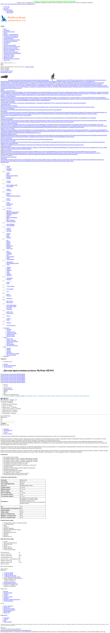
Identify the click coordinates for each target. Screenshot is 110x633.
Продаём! (9, 352)
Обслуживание (10, 344)
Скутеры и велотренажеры (10, 41)
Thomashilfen (10, 262)
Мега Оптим (10, 301)
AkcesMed (9, 169)
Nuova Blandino (10, 224)
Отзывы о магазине (12, 333)
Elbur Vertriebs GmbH (12, 185)
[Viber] (4, 398)
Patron (8, 236)
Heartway (9, 193)
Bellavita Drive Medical (12, 175)
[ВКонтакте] (1, 398)
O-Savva (9, 228)
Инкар (8, 294)
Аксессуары (7, 60)
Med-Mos (9, 214)
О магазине (6, 328)
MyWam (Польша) (11, 221)
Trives (8, 264)
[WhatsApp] (6, 398)
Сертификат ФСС (30, 4)
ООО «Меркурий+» (12, 305)
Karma (8, 202)
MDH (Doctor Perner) (12, 213)
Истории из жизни (11, 355)
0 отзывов (6, 386)
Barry (8, 174)
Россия (8, 316)
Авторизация (10, 11)
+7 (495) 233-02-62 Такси (10, 575)
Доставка (9, 329)
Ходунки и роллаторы (9, 50)
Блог (5, 346)
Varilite (8, 268)
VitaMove (9, 274)
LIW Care (9, 208)
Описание (6, 429)
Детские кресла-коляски (10, 45)
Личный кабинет (8, 592)
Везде (5, 29)
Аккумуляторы (14, 4)
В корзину (3, 423)
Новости (9, 348)
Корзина (6, 591)
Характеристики (8, 430)
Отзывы (9, 351)
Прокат (24, 4)
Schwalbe (9, 252)
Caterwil (9, 181)
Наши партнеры (11, 336)
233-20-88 (29, 66)
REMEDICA (10, 245)
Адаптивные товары (9, 54)
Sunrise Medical (10, 259)
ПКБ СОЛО (10, 312)
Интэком (9, 295)
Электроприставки (8, 38)
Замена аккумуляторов (12, 341)
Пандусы (6, 43)
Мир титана (10, 302)
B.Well (8, 173)
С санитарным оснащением (11, 37)
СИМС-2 (9, 318)
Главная (6, 364)
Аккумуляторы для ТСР (7, 70)
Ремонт (20, 4)
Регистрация (10, 12)
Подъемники (7, 42)
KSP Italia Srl (10, 204)
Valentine (9, 267)
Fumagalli (9, 190)
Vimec (8, 272)
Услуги (5, 337)
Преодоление (10, 313)
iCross (8, 198)
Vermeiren (9, 270)
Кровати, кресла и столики (10, 47)
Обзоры (9, 349)
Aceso (8, 167)
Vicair (8, 271)
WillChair (9, 279)
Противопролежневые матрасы (12, 49)
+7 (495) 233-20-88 (8, 572)
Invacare (9, 200)
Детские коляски (8, 366)
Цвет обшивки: (4, 399)
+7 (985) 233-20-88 (8, 574)
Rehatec (8, 243)
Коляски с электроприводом (11, 34)
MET (8, 218)
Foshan (8, 189)
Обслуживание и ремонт (13, 353)
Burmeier (9, 178)
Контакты (6, 356)
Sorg (8, 255)
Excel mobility (10, 186)
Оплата (8, 330)
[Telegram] (8, 398)
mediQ (8, 216)
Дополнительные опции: (7, 401)
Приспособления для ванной (11, 52)
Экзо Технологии (11, 325)
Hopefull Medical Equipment (13, 196)
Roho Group (10, 248)
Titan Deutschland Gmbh (12, 263)
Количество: (4, 417)
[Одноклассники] (3, 398)
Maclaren (9, 210)
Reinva (8, 244)
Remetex (9, 247)
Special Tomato (10, 256)
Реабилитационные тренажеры (11, 58)
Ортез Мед (9, 307)
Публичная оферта (8, 600)
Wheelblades (10, 278)
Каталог (5, 69)
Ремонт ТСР (10, 342)
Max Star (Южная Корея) (13, 212)
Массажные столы (8, 57)
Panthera (9, 233)
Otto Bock (9, 231)
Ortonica (9, 229)
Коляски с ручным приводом (11, 35)
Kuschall (9, 205)
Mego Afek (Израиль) (12, 217)
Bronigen (9, 177)
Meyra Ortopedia (11, 220)
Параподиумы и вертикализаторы (12, 53)
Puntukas (9, 237)
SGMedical (9, 254)
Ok (104, 631)
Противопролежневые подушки (12, 39)
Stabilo (8, 258)
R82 (8, 240)
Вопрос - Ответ (8, 433)
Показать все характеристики (11, 394)
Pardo (8, 235)
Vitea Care (9, 275)
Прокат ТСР (10, 338)
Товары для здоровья (9, 56)
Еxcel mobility (10, 289)
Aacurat (8, 166)
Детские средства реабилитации (12, 46)
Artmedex (9, 170)
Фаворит (9, 322)
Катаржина (9, 298)
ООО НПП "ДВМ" (11, 306)
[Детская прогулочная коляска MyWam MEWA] (13, 374)
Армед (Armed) (10, 286)
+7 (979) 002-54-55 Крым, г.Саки (12, 576)
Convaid (9, 182)
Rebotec (8, 241)
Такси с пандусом (5, 4)
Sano (8, 251)
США (8, 320)
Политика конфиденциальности (12, 599)
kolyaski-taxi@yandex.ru (9, 582)
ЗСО (8, 291)
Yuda (8, 283)
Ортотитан (9, 309)
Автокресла (7, 30)
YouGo (8, 282)
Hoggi (8, 194)
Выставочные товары (9, 31)
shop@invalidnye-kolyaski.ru (11, 583)
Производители (5, 162)
